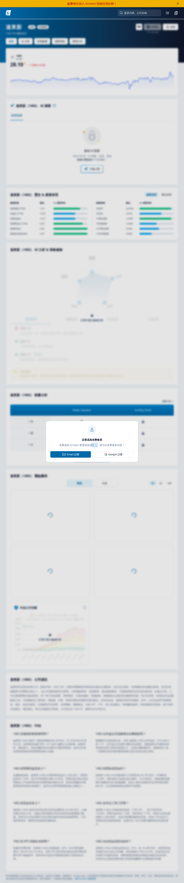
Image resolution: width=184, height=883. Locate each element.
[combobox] (141, 13)
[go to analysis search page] (8, 13)
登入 (94, 445)
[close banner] (177, 3)
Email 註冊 (73, 454)
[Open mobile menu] (167, 13)
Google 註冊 (115, 454)
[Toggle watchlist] (176, 13)
